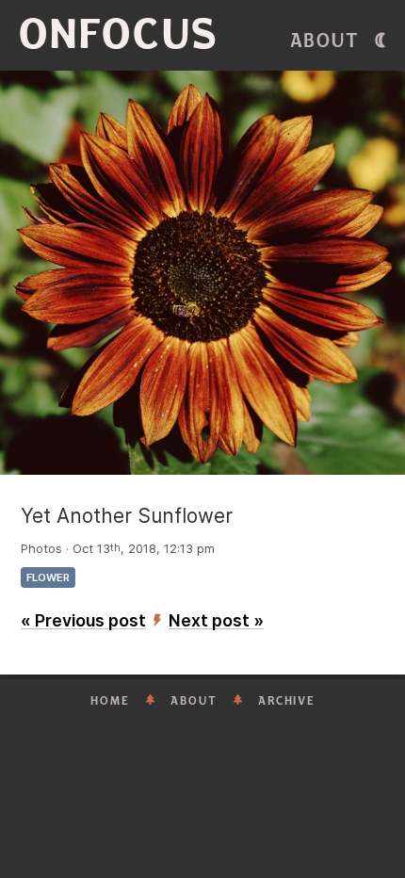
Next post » (216, 620)
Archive (287, 700)
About (325, 41)
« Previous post (83, 620)
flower (48, 577)
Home (110, 700)
